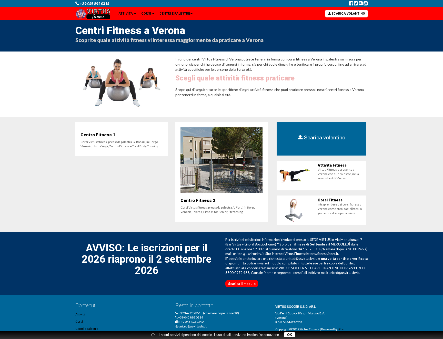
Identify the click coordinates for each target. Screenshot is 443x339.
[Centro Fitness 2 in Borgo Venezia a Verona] (221, 160)
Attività (126, 13)
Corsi (146, 13)
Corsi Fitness (330, 200)
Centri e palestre (86, 329)
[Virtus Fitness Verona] (94, 13)
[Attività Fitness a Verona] (294, 175)
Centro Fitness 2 (197, 200)
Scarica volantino (348, 13)
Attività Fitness (332, 165)
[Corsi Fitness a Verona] (294, 210)
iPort (341, 329)
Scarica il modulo (242, 284)
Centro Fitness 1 (97, 134)
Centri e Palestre (174, 13)
